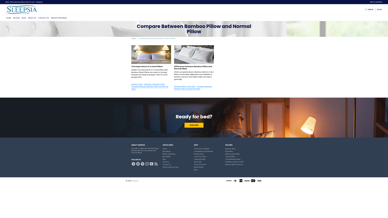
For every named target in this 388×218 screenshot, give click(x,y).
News (196, 170)
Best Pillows (167, 151)
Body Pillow (229, 151)
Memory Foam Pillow (232, 154)
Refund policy (199, 167)
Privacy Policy (198, 154)
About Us (32, 18)
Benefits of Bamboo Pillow (154, 84)
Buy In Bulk (197, 162)
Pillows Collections (169, 154)
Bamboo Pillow (137, 84)
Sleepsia (135, 181)
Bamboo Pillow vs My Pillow (184, 86)
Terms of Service (200, 165)
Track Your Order (200, 157)
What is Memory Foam (171, 167)
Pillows (16, 18)
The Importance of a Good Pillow (147, 66)
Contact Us (43, 18)
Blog (24, 18)
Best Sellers (167, 157)
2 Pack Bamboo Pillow (232, 159)
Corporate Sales (199, 159)
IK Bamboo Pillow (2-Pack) (234, 162)
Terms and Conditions (202, 149)
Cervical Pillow (230, 157)
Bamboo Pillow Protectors (234, 165)
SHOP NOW (194, 125)
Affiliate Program (59, 18)
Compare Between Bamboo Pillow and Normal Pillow (149, 88)
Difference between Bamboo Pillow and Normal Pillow (193, 67)
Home (8, 18)
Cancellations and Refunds (203, 151)
